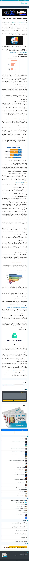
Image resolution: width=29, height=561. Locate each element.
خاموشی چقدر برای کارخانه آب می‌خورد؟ (23, 534)
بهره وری (20, 187)
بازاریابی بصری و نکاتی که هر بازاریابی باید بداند (16, 52)
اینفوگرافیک (16, 555)
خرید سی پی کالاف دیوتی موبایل (23, 547)
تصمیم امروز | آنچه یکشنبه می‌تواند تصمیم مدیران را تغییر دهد (21, 533)
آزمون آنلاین (25, 546)
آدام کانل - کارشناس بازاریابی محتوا (20, 22)
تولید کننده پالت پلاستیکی (13, 547)
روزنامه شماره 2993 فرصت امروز (23, 538)
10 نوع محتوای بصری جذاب (19, 182)
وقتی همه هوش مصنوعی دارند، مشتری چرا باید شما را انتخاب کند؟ (20, 541)
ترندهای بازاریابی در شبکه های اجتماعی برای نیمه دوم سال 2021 (14, 370)
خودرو (21, 433)
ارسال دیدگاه (14, 400)
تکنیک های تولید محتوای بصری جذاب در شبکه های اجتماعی (15, 307)
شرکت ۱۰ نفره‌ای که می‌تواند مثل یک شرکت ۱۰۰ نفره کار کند (21, 540)
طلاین (4, 547)
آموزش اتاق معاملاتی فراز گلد (17, 546)
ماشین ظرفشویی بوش (11, 546)
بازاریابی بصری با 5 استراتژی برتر (18, 117)
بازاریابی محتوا (21, 372)
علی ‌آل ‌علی (13, 22)
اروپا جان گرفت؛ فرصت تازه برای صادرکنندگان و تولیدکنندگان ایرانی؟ (20, 526)
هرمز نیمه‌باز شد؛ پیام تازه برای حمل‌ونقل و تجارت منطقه (21, 530)
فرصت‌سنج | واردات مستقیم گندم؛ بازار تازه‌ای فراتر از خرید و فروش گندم (20, 531)
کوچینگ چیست (21, 546)
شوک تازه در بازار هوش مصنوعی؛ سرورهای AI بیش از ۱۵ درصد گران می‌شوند (19, 527)
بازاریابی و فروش (24, 382)
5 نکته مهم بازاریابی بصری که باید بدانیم (17, 262)
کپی (13, 385)
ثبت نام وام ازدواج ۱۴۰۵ (8, 547)
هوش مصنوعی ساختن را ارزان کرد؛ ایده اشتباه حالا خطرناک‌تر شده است (19, 523)
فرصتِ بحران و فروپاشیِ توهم (24, 537)
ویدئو (16, 554)
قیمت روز (16, 554)
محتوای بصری (25, 24)
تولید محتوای (13, 133)
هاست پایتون (18, 547)
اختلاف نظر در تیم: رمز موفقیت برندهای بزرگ (22, 529)
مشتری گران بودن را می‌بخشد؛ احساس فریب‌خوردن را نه (21, 522)
